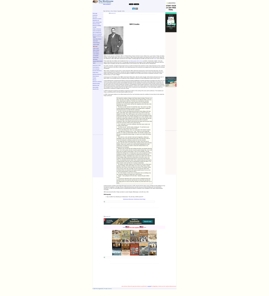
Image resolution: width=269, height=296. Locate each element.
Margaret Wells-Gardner (98, 61)
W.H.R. (94, 63)
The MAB (94, 27)
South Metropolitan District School (135, 60)
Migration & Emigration (97, 34)
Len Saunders (95, 55)
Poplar (155, 58)
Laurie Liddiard (96, 53)
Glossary (94, 79)
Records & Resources (97, 70)
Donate (115, 11)
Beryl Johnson (96, 51)
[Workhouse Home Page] (139, 199)
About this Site (95, 89)
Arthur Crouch (96, 48)
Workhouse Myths (96, 83)
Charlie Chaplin (96, 44)
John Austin (95, 40)
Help (104, 11)
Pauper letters (95, 72)
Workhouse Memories (97, 35)
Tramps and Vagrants (97, 30)
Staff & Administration (97, 22)
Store (112, 11)
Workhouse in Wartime (97, 81)
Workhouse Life (96, 20)
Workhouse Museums (97, 74)
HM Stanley (95, 59)
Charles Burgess (96, 42)
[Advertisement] (171, 54)
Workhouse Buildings (97, 25)
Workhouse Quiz (96, 85)
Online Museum (96, 76)
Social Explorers (96, 67)
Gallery (94, 37)
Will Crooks (95, 46)
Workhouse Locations (97, 18)
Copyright (119, 11)
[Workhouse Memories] (128, 199)
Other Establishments (97, 32)
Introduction (95, 15)
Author (123, 11)
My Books (108, 11)
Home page (95, 13)
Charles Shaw (95, 57)
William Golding (96, 50)
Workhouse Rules (96, 23)
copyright (149, 286)
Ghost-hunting (95, 87)
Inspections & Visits (97, 65)
